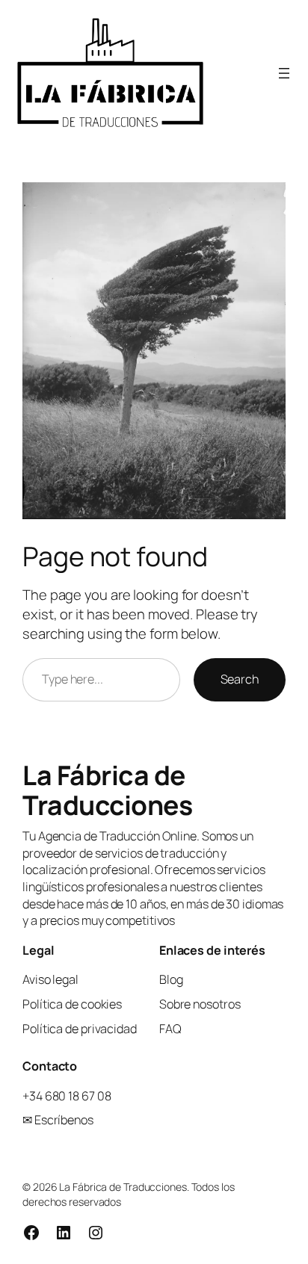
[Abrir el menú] (284, 73)
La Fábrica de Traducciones (107, 790)
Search (240, 679)
